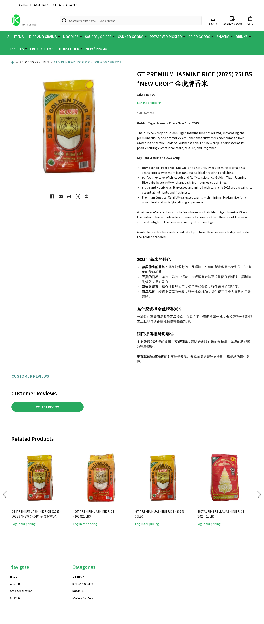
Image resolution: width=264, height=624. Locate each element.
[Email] (60, 196)
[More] (59, 36)
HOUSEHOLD (69, 48)
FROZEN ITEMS (41, 48)
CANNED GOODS (130, 36)
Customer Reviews (30, 376)
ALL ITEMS (15, 36)
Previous (5, 494)
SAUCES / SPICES (98, 36)
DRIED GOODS (199, 36)
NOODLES (71, 36)
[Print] (69, 196)
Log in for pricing (149, 102)
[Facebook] (52, 196)
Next (259, 494)
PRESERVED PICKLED (166, 36)
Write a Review (146, 94)
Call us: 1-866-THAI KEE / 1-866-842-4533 (48, 5)
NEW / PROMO (96, 48)
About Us (15, 584)
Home (13, 577)
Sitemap (15, 597)
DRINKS (242, 36)
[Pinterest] (86, 196)
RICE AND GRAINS (43, 36)
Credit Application (21, 591)
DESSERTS (15, 48)
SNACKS (223, 36)
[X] (78, 196)
